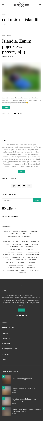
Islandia (9, 35)
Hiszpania (35, 241)
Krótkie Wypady (16, 249)
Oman (9, 260)
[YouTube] (24, 186)
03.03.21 (14, 413)
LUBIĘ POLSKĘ (6, 338)
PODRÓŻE (5, 333)
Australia (34, 231)
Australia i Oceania (18, 234)
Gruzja (25, 241)
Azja (30, 234)
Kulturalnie (9, 252)
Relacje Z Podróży (16, 265)
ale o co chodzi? (20, 231)
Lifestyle (22, 252)
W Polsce (31, 267)
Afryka (7, 231)
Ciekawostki (21, 239)
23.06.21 (14, 403)
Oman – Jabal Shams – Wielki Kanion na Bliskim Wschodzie (26, 410)
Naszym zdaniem (33, 254)
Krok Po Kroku (27, 247)
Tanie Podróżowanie (16, 267)
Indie (7, 244)
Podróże (10, 262)
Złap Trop (11, 56)
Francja (17, 241)
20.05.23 (14, 381)
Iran (26, 244)
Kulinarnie (30, 249)
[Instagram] (13, 186)
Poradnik (21, 262)
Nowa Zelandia (18, 257)
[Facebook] (18, 186)
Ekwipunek (34, 239)
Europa (4, 35)
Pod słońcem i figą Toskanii (22, 379)
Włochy (25, 270)
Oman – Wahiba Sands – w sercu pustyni (24, 389)
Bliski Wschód (29, 236)
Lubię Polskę (34, 252)
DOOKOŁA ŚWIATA (8, 328)
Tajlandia (30, 265)
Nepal (6, 257)
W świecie (35, 270)
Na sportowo (19, 254)
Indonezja (17, 244)
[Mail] (29, 186)
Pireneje (33, 260)
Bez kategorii (14, 236)
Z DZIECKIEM (22, 273)
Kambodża (14, 247)
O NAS (4, 359)
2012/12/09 (4, 56)
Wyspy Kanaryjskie (11, 270)
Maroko (7, 254)
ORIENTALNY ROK (20, 260)
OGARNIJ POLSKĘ (33, 257)
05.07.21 (14, 392)
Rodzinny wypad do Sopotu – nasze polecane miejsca (25, 400)
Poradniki (32, 262)
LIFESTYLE (5, 354)
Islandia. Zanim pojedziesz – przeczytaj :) (16, 46)
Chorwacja (9, 239)
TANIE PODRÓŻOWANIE (9, 349)
